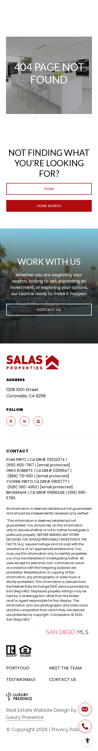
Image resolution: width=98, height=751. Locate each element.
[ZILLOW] (38, 421)
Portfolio (18, 668)
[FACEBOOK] (11, 421)
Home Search (49, 205)
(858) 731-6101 (20, 476)
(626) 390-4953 (22, 487)
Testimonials (20, 680)
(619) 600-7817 (20, 465)
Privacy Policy (67, 729)
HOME (49, 188)
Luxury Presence (24, 717)
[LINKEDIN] (24, 421)
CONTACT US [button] (49, 309)
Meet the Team (65, 668)
